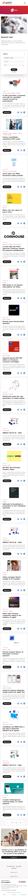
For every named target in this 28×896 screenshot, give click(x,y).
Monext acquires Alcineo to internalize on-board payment (13, 654)
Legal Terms (13, 876)
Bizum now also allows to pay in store (12, 211)
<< (7, 822)
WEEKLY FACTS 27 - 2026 (12, 765)
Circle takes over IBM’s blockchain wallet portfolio (13, 175)
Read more (7, 112)
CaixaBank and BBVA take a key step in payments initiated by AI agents (13, 729)
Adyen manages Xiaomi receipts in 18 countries (12, 578)
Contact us (14, 857)
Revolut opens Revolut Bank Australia (13, 322)
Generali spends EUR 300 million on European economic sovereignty (12, 360)
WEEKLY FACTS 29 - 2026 (12, 433)
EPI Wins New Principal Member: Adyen (11, 468)
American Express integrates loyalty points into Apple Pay (14, 691)
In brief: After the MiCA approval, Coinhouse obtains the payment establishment (13, 248)
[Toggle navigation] (24, 3)
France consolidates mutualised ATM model (11, 138)
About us (13, 872)
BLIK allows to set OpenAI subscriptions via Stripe (12, 286)
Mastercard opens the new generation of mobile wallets (13, 397)
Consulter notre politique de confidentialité (8, 890)
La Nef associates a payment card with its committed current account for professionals (14, 98)
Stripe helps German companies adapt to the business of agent (12, 615)
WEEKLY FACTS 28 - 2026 (12, 542)
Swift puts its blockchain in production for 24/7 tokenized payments (14, 506)
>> (20, 822)
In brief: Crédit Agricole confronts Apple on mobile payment (13, 802)
